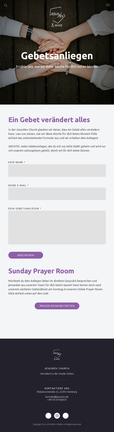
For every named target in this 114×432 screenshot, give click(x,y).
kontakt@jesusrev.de (56, 396)
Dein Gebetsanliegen (24, 208)
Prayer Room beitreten (57, 305)
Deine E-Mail (18, 185)
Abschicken (25, 255)
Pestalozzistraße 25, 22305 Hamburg (57, 391)
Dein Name (17, 162)
